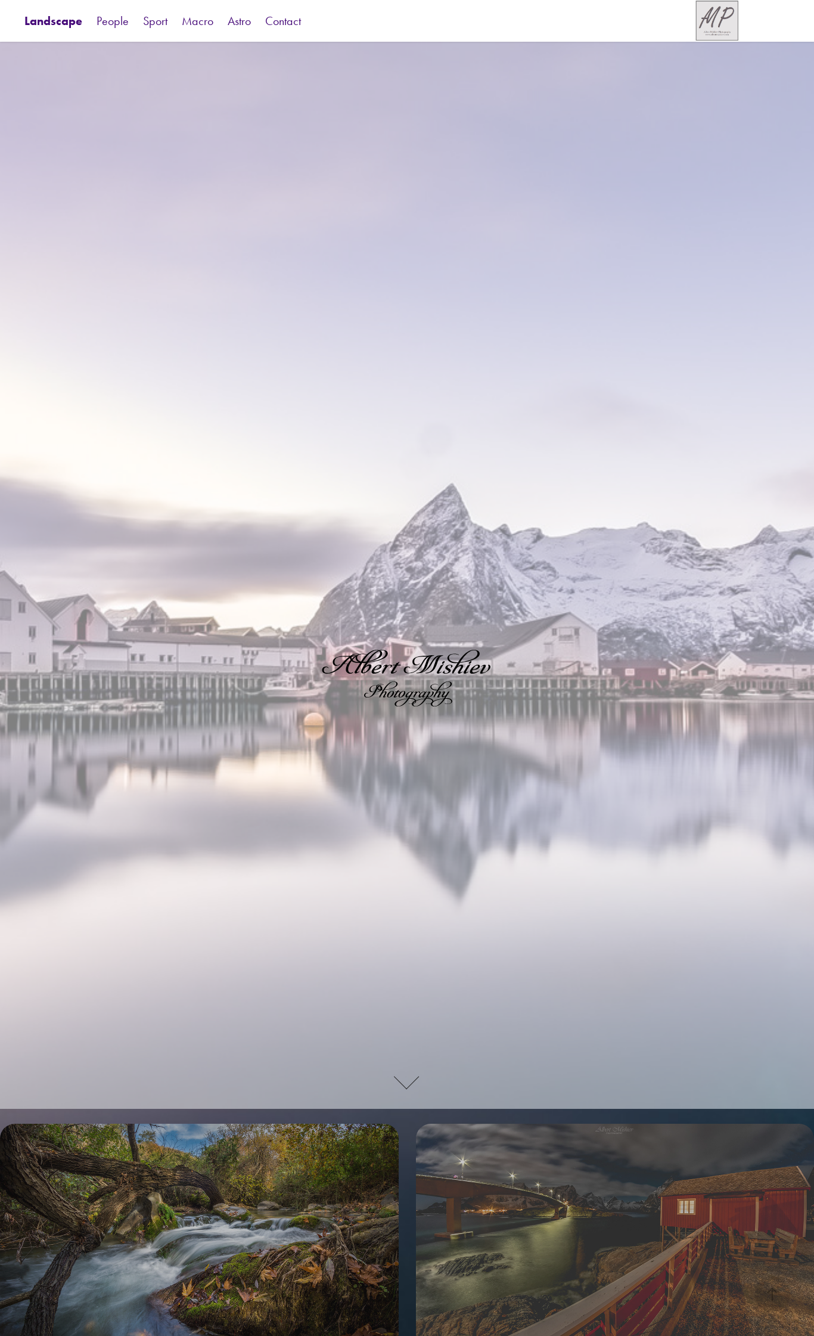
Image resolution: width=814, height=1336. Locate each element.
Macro (197, 21)
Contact (283, 21)
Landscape (53, 21)
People (113, 21)
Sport (155, 21)
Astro (239, 21)
